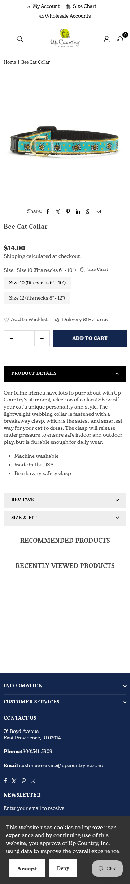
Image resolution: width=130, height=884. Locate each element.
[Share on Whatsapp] (88, 211)
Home (10, 62)
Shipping (14, 256)
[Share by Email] (98, 211)
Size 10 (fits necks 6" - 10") (37, 283)
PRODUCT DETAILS (33, 373)
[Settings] (106, 38)
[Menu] (6, 38)
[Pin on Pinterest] (68, 211)
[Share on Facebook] (48, 211)
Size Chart (84, 6)
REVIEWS (22, 500)
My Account (46, 6)
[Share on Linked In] (78, 211)
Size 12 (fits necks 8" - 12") (37, 298)
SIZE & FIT (23, 518)
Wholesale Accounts (67, 16)
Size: (56, 269)
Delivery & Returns (84, 319)
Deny (63, 868)
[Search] (19, 38)
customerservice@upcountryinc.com (60, 765)
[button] (119, 38)
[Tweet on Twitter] (58, 211)
